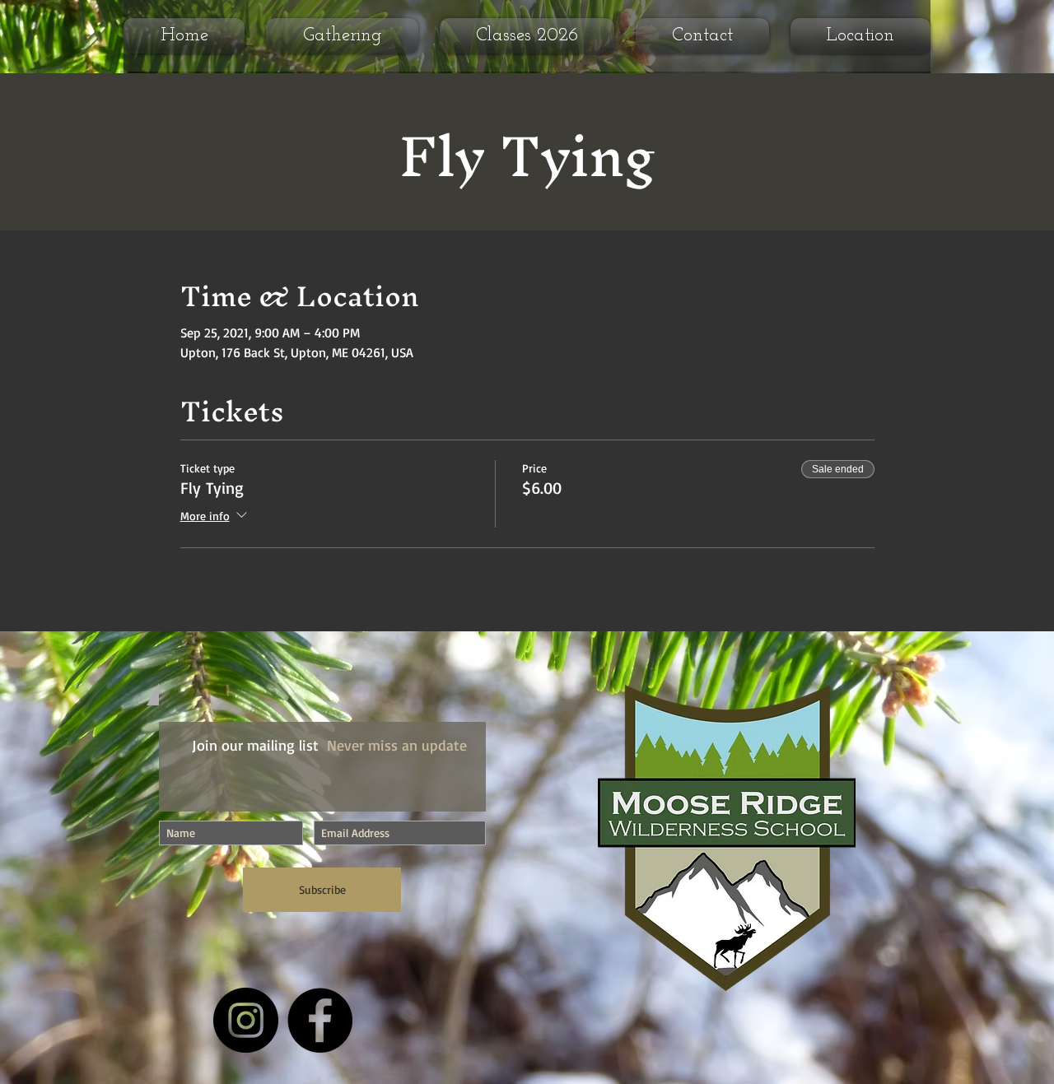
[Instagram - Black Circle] (245, 1020)
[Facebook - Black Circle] (319, 1020)
